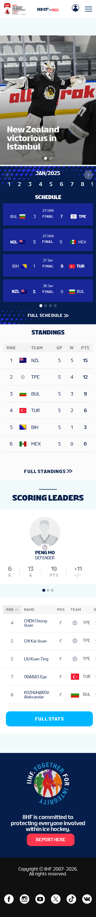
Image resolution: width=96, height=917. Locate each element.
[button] (88, 174)
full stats (49, 718)
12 (85, 377)
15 (85, 360)
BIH (34, 427)
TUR (35, 410)
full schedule (45, 315)
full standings (45, 471)
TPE (35, 377)
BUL (35, 393)
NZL (35, 360)
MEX (36, 443)
